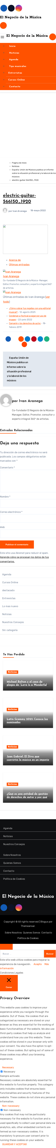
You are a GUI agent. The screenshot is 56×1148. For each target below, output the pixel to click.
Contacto (14, 86)
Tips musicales (17, 66)
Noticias (13, 53)
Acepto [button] (38, 964)
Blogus (44, 921)
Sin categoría (10, 630)
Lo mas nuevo (10, 606)
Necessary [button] (8, 1067)
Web (2, 527)
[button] (2, 1063)
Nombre (5, 496)
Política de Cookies (14, 878)
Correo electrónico (11, 512)
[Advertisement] (28, 128)
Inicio (12, 46)
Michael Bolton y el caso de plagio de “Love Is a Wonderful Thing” (27, 685)
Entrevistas (15, 73)
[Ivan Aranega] (12, 271)
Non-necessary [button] (10, 1105)
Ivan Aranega (20, 211)
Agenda (13, 59)
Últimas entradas (19, 264)
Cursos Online (16, 80)
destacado (8, 590)
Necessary (9, 1071)
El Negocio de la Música (20, 17)
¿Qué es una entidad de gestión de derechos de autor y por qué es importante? (27, 797)
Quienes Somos (12, 863)
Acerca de (15, 260)
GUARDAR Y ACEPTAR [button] (14, 1144)
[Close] (6, 947)
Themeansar (28, 926)
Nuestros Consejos (13, 622)
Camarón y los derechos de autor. (25, 323)
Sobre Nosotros (12, 855)
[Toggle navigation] (2, 37)
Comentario (7, 467)
